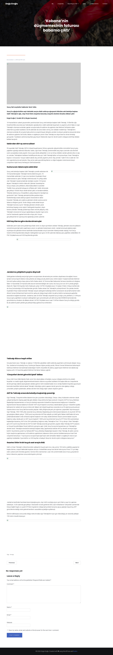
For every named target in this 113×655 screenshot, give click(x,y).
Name (9, 607)
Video (84, 4)
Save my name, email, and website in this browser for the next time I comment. (34, 630)
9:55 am (22, 60)
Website (9, 622)
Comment (10, 584)
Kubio (75, 651)
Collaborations (94, 4)
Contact (105, 4)
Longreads (61, 4)
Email (9, 615)
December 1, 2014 (13, 60)
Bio (52, 4)
